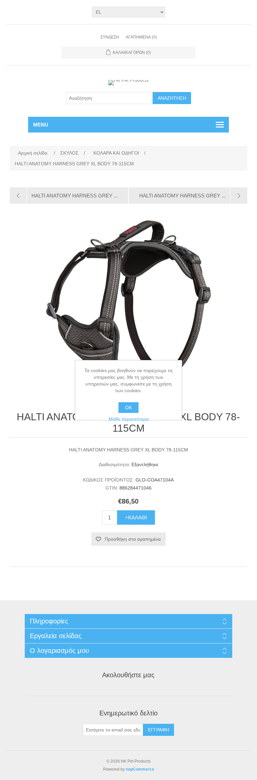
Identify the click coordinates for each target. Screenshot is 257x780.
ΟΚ (128, 407)
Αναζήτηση (172, 98)
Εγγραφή (158, 729)
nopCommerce (140, 769)
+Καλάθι (136, 517)
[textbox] (109, 98)
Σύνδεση (109, 37)
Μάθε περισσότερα (129, 419)
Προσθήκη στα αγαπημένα (133, 539)
